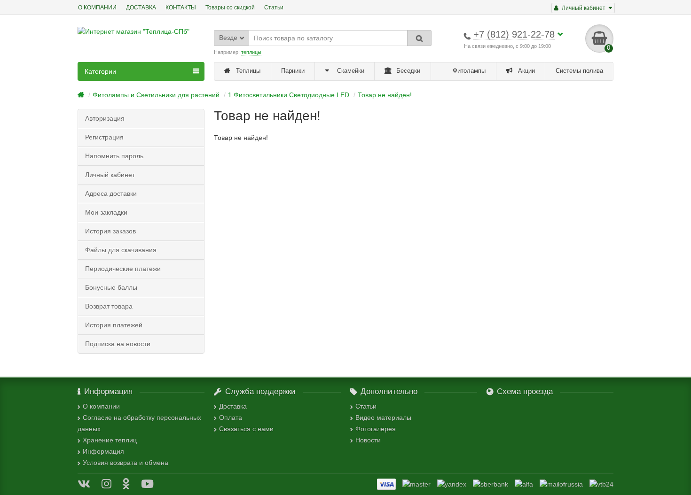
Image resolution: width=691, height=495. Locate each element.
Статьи (273, 7)
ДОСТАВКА (141, 7)
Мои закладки (106, 212)
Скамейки (349, 70)
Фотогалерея (375, 429)
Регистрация (104, 137)
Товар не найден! (385, 95)
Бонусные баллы (111, 287)
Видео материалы (383, 417)
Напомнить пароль (114, 156)
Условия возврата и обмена (125, 462)
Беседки (407, 70)
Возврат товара (109, 306)
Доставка (233, 406)
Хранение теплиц (110, 440)
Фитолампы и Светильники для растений (156, 95)
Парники (293, 70)
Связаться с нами (246, 429)
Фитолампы (468, 70)
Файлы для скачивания (121, 250)
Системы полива (579, 70)
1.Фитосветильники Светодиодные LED (288, 95)
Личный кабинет (110, 174)
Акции (525, 70)
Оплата (230, 417)
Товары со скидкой (230, 7)
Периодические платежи (123, 268)
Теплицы (247, 70)
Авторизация (105, 118)
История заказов (110, 231)
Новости (368, 440)
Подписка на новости (117, 344)
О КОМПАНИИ (97, 7)
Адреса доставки (111, 193)
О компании (101, 406)
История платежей (113, 325)
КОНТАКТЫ (180, 7)
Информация (103, 451)
